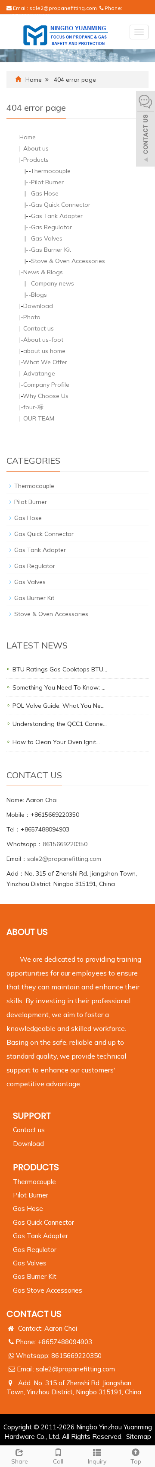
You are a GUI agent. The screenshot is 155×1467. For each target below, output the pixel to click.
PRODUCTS (36, 1167)
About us (36, 148)
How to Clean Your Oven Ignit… (56, 742)
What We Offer (45, 362)
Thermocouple (51, 171)
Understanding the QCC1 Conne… (59, 724)
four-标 (33, 407)
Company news (52, 283)
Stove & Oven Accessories (68, 261)
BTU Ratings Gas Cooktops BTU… (59, 669)
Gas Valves (46, 238)
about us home (44, 351)
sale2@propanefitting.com (63, 8)
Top (135, 1461)
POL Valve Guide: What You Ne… (58, 705)
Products (36, 160)
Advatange (39, 373)
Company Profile (46, 384)
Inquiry (97, 1461)
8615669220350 (65, 844)
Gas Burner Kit (51, 250)
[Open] (145, 130)
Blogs (39, 295)
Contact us (38, 328)
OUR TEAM (38, 418)
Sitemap (138, 1436)
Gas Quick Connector (60, 205)
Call (58, 1461)
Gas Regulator (51, 227)
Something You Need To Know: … (58, 687)
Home (33, 79)
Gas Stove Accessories (47, 1290)
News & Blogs (43, 272)
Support (32, 1116)
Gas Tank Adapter (57, 216)
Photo (31, 317)
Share (19, 1461)
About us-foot (43, 339)
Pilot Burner (47, 182)
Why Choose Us (45, 396)
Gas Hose (45, 193)
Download (38, 306)
